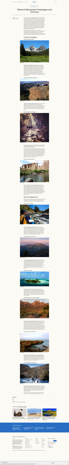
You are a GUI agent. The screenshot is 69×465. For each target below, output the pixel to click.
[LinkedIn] (50, 447)
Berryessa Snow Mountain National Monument (31, 103)
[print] (17, 18)
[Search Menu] (55, 1)
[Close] (68, 463)
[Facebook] (48, 447)
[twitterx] (15, 18)
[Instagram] (49, 447)
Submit (55, 440)
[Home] (19, 436)
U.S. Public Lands (22, 406)
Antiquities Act (34, 17)
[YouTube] (52, 447)
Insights (36, 438)
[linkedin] (14, 18)
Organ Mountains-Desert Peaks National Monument (32, 321)
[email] (16, 18)
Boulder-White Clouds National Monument (30, 65)
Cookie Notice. (32, 464)
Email (48, 439)
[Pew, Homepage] (34, 2)
